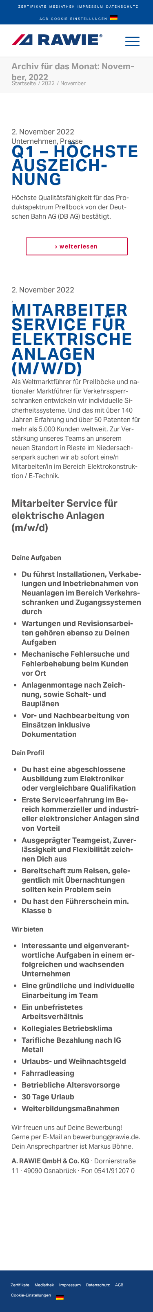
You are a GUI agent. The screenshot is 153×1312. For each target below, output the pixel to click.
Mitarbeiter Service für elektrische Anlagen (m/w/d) (72, 339)
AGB (44, 19)
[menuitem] (33, 6)
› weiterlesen (76, 246)
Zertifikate (32, 6)
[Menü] (132, 40)
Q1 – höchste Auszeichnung (75, 165)
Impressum (91, 6)
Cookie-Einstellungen (79, 19)
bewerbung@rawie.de (106, 1137)
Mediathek (62, 6)
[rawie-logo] (56, 39)
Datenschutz (122, 6)
